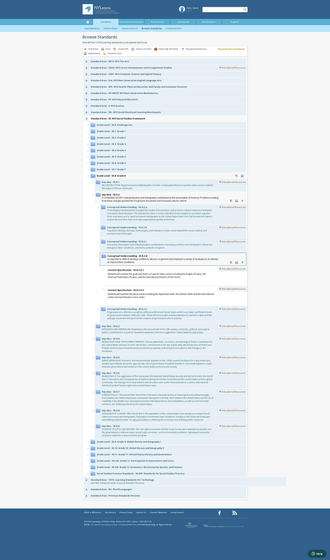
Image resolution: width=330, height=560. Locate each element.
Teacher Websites (158, 512)
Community (183, 21)
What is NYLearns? (93, 512)
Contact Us (141, 512)
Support (234, 21)
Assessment (157, 21)
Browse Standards (152, 28)
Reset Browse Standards (231, 49)
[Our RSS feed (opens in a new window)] (234, 513)
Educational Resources (131, 21)
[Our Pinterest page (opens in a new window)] (227, 513)
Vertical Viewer (111, 28)
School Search (177, 512)
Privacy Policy (125, 512)
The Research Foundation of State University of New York (113, 524)
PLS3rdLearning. (148, 524)
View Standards (92, 28)
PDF (237, 176)
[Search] (245, 9)
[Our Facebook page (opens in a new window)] (219, 513)
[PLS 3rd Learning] (191, 526)
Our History (110, 512)
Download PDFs (173, 28)
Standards (106, 21)
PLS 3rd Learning (92, 521)
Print (242, 176)
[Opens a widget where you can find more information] (317, 554)
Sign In (189, 10)
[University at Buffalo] (224, 526)
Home (87, 22)
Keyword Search (130, 28)
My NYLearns (209, 21)
